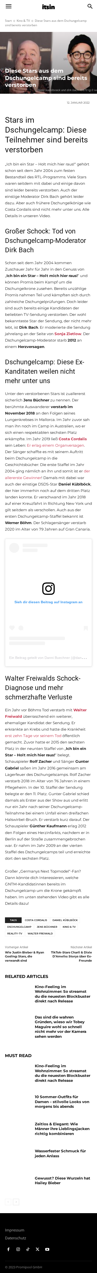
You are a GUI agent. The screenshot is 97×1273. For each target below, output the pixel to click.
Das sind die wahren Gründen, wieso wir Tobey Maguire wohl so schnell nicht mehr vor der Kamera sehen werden (60, 1027)
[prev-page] (8, 1202)
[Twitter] (37, 1249)
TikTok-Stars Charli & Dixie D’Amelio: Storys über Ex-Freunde (71, 956)
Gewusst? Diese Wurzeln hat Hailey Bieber (62, 1180)
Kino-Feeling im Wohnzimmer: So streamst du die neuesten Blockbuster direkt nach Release (62, 994)
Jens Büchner (47, 926)
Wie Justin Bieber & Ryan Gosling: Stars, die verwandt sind (24, 956)
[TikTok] (28, 1249)
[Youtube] (47, 1249)
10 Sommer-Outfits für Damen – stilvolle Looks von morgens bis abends (62, 1101)
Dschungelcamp (19, 926)
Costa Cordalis (36, 920)
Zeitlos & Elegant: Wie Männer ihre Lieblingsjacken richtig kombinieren (62, 1129)
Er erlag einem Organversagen (55, 445)
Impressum (14, 1229)
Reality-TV (14, 933)
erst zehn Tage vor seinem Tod (33, 735)
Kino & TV (23, 21)
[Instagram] (18, 1249)
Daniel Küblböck (65, 920)
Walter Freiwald (40, 933)
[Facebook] (8, 1249)
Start (8, 21)
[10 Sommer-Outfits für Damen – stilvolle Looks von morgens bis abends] (18, 1103)
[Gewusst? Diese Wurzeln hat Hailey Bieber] (18, 1185)
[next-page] (16, 1202)
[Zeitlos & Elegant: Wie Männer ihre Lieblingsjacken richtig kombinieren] (18, 1131)
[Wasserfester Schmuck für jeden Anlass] (18, 1158)
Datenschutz (15, 1237)
